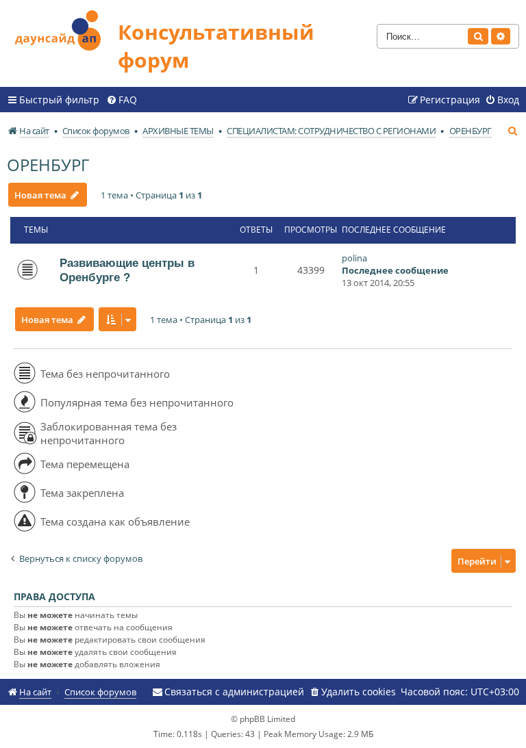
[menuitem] (121, 100)
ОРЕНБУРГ (48, 164)
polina (354, 258)
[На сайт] (62, 28)
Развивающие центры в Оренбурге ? (127, 270)
